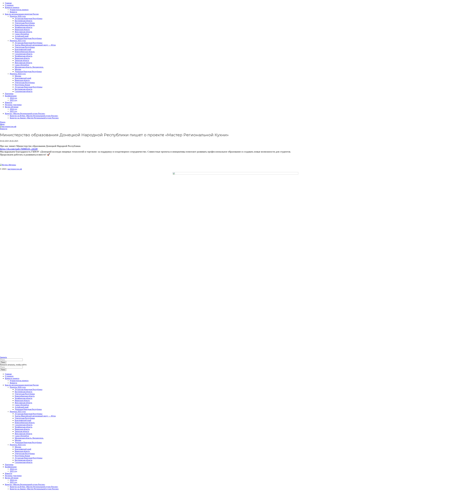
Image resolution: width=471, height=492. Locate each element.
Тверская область (22, 60)
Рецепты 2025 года (18, 41)
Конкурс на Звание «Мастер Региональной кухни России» (34, 118)
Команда (13, 12)
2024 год (13, 98)
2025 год (13, 100)
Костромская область (23, 21)
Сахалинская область (23, 54)
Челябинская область (23, 27)
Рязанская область (22, 29)
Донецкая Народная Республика (28, 38)
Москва (18, 69)
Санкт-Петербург (22, 34)
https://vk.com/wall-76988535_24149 (19, 148)
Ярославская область (23, 32)
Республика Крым (22, 85)
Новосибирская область (25, 25)
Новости (3, 129)
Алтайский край (21, 36)
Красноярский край (23, 49)
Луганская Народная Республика (28, 18)
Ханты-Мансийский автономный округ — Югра (35, 45)
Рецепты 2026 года (18, 16)
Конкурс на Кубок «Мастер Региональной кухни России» (34, 116)
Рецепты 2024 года (18, 74)
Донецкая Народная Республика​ (28, 71)
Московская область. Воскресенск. (29, 67)
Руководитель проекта (19, 10)
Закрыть (3, 357)
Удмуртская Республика (25, 23)
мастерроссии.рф (15, 169)
